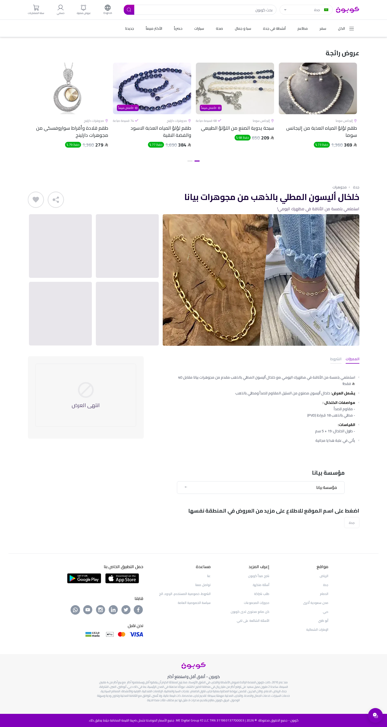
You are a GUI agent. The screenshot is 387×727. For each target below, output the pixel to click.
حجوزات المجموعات (256, 603)
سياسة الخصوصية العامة (194, 603)
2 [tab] (189, 161)
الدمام (324, 594)
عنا (209, 576)
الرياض (324, 576)
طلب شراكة (261, 594)
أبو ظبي (323, 621)
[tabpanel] (317, 109)
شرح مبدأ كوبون (258, 576)
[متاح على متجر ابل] (122, 578)
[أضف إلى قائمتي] (36, 200)
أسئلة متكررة (261, 585)
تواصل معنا (203, 585)
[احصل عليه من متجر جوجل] (84, 578)
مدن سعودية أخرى (315, 603)
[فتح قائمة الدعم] (375, 715)
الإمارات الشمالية (317, 629)
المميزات (352, 359)
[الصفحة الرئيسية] (347, 9)
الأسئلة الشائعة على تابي (253, 621)
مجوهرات (340, 187)
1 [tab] (197, 161)
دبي (325, 612)
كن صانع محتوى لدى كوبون (250, 612)
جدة (356, 187)
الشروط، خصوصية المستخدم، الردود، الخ (185, 594)
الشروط (335, 359)
